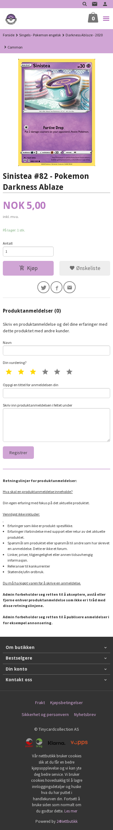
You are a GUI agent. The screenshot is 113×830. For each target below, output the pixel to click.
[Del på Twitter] (43, 287)
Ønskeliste (87, 268)
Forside (8, 35)
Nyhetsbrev (85, 714)
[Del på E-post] (69, 287)
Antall (8, 243)
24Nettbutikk (67, 821)
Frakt (40, 702)
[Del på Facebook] (57, 287)
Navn (7, 342)
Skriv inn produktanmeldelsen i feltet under (37, 405)
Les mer (70, 811)
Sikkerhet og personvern (45, 714)
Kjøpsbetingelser (66, 702)
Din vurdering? (15, 362)
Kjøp (32, 268)
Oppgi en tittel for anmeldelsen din (30, 384)
